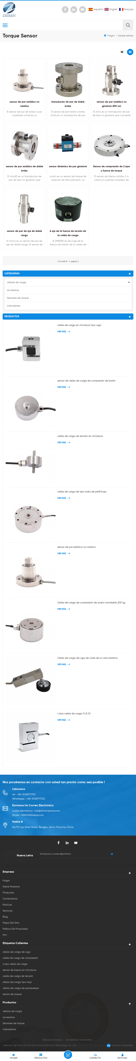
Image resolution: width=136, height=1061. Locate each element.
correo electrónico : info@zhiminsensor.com (36, 811)
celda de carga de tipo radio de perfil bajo (81, 491)
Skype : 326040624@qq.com (28, 815)
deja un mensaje (68, 1054)
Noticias (7, 905)
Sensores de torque (18, 298)
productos (8, 892)
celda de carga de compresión (20, 958)
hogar (111, 35)
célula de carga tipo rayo (17, 982)
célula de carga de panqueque (21, 988)
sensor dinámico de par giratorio (68, 166)
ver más (110, 187)
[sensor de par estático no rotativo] (24, 79)
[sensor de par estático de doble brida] (24, 143)
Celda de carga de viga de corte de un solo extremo (87, 658)
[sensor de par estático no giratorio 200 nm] (111, 79)
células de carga (16, 282)
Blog (5, 917)
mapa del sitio (11, 923)
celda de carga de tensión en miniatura (80, 436)
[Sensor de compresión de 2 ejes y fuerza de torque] (111, 143)
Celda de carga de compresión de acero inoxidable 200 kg (91, 602)
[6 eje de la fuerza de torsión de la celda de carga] (68, 208)
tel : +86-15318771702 (23, 794)
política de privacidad (15, 929)
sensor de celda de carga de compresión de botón (86, 381)
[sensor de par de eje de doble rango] (24, 208)
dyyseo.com (100, 1045)
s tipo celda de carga (15, 964)
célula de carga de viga (16, 952)
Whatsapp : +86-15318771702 (28, 799)
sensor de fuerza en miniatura (19, 970)
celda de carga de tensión (18, 976)
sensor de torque (12, 994)
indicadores (13, 306)
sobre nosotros (11, 886)
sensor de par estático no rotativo (76, 547)
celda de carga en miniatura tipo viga (79, 325)
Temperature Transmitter (79, 1040)
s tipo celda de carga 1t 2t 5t (73, 713)
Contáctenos (10, 899)
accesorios (13, 290)
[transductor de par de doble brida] (68, 79)
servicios (7, 911)
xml (5, 935)
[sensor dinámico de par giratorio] (68, 143)
